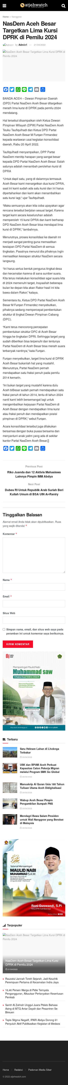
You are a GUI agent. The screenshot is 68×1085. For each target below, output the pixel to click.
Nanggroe (17, 16)
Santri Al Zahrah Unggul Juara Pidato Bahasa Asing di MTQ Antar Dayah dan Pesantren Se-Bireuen (31, 1008)
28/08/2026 (27, 757)
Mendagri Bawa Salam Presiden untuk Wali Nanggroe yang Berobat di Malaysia (41, 819)
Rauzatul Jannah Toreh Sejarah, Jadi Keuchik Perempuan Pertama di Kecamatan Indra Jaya (32, 980)
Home (6, 16)
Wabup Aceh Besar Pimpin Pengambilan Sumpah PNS (36, 802)
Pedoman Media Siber (39, 1069)
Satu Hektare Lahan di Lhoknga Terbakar (39, 750)
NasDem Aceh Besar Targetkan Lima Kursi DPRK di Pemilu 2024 (31, 962)
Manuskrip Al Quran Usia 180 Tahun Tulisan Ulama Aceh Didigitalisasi (42, 786)
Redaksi (18, 1069)
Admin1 (22, 44)
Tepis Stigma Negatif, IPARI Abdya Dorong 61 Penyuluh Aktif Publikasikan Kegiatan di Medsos (32, 1021)
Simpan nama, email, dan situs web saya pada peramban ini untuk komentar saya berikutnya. (35, 631)
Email (7, 596)
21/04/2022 (40, 44)
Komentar (10, 534)
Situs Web (9, 613)
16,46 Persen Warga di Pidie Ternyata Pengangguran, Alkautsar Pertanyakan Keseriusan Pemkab (34, 993)
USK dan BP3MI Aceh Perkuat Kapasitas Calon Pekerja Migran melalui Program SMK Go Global (39, 768)
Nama (7, 580)
